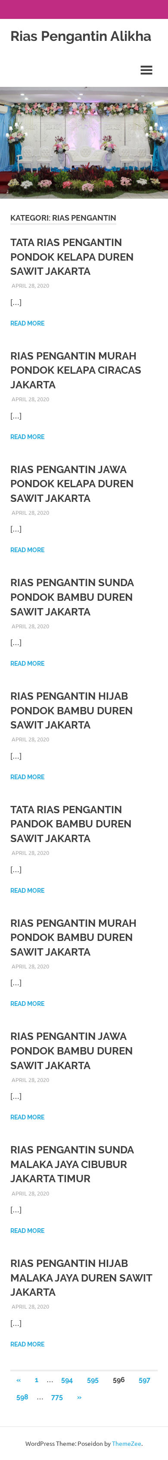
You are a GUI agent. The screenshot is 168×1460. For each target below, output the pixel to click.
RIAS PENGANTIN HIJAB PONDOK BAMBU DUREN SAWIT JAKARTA (71, 710)
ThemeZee (126, 1443)
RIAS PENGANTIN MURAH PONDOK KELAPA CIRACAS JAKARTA (75, 370)
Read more (27, 323)
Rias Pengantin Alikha (80, 36)
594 (67, 1380)
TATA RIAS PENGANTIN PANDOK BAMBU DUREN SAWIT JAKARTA (70, 824)
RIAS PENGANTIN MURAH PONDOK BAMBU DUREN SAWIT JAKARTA (73, 937)
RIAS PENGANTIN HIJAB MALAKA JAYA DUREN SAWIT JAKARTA (81, 1277)
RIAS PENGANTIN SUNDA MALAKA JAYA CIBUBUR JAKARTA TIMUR (72, 1164)
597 (144, 1380)
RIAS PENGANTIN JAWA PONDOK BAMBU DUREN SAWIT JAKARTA (71, 1050)
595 (93, 1380)
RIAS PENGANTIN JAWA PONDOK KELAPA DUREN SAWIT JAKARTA (72, 483)
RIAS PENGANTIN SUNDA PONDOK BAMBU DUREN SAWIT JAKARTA (72, 597)
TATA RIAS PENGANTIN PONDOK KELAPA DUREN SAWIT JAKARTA (72, 256)
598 (22, 1397)
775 (57, 1397)
